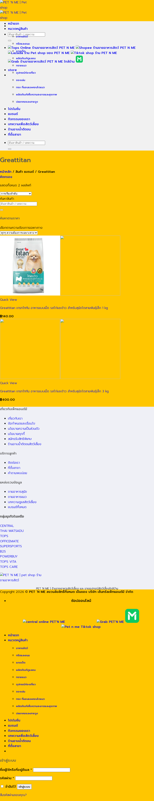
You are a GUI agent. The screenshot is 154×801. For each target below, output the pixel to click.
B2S (3, 551)
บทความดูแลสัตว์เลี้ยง (22, 502)
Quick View (8, 299)
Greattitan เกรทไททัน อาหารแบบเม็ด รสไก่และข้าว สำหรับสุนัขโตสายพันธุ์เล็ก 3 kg (54, 391)
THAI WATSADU (12, 530)
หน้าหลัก (5, 171)
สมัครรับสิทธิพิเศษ (20, 438)
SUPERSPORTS (11, 546)
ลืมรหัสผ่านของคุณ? (13, 795)
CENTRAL (7, 525)
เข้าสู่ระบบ (24, 787)
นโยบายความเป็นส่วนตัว (24, 428)
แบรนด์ (13, 114)
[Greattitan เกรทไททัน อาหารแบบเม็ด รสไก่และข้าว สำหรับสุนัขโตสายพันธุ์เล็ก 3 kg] (60, 378)
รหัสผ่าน (7, 778)
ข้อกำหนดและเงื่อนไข (21, 423)
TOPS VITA (8, 561)
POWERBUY (9, 556)
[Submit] (9, 40)
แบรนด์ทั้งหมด (17, 507)
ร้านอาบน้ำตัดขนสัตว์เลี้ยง (24, 444)
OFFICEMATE (9, 541)
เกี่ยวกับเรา (15, 418)
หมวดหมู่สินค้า (18, 28)
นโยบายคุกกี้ (16, 433)
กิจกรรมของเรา (19, 119)
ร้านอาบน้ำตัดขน (19, 129)
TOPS (4, 536)
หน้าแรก (13, 23)
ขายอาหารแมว (17, 496)
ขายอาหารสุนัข (17, 491)
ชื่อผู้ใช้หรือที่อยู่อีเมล (16, 769)
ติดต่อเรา (14, 462)
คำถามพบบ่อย (17, 473)
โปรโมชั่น (14, 109)
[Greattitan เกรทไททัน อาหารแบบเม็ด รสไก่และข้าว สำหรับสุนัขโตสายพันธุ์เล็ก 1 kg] (60, 294)
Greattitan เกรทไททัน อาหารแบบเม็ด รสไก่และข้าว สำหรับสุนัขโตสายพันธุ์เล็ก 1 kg (54, 308)
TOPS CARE (9, 566)
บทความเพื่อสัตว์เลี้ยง (23, 124)
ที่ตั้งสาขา (14, 134)
